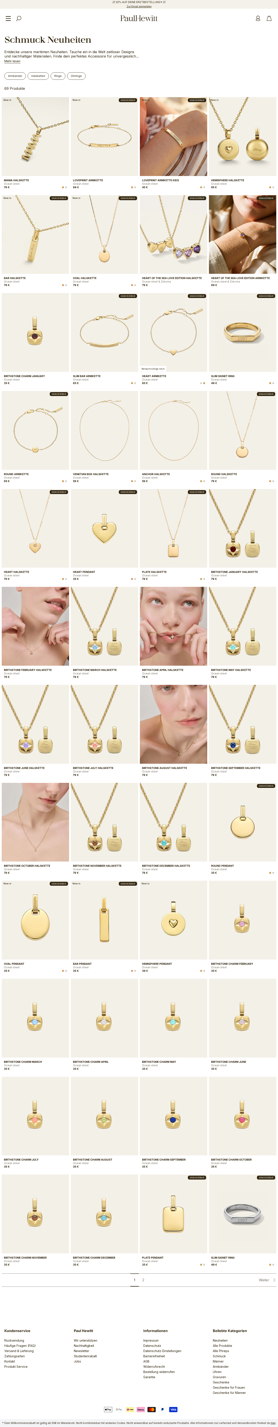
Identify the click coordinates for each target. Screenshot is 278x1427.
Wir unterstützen (85, 1340)
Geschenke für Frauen (229, 1387)
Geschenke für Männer (229, 1393)
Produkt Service (16, 1366)
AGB (146, 1361)
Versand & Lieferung (19, 1351)
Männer (218, 1361)
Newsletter (81, 1351)
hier (273, 1423)
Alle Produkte (222, 1345)
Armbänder (221, 1366)
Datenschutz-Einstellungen (162, 1351)
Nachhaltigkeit (84, 1345)
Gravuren (219, 1377)
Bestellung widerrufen (159, 1372)
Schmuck (219, 1356)
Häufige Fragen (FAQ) (20, 1345)
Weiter (264, 1280)
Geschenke (221, 1382)
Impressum (151, 1340)
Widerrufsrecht (154, 1366)
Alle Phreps (221, 1351)
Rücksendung (14, 1340)
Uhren (217, 1372)
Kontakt (9, 1361)
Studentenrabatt (85, 1356)
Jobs (77, 1361)
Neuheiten (220, 1340)
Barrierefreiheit (154, 1356)
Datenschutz (152, 1345)
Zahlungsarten (14, 1356)
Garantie (149, 1377)
